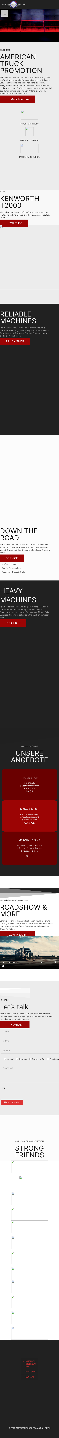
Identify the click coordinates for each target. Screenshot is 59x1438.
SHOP (29, 791)
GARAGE (29, 822)
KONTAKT (29, 1377)
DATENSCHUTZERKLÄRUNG (30, 1364)
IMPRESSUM (31, 1372)
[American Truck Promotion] (14, 4)
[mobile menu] (55, 4)
